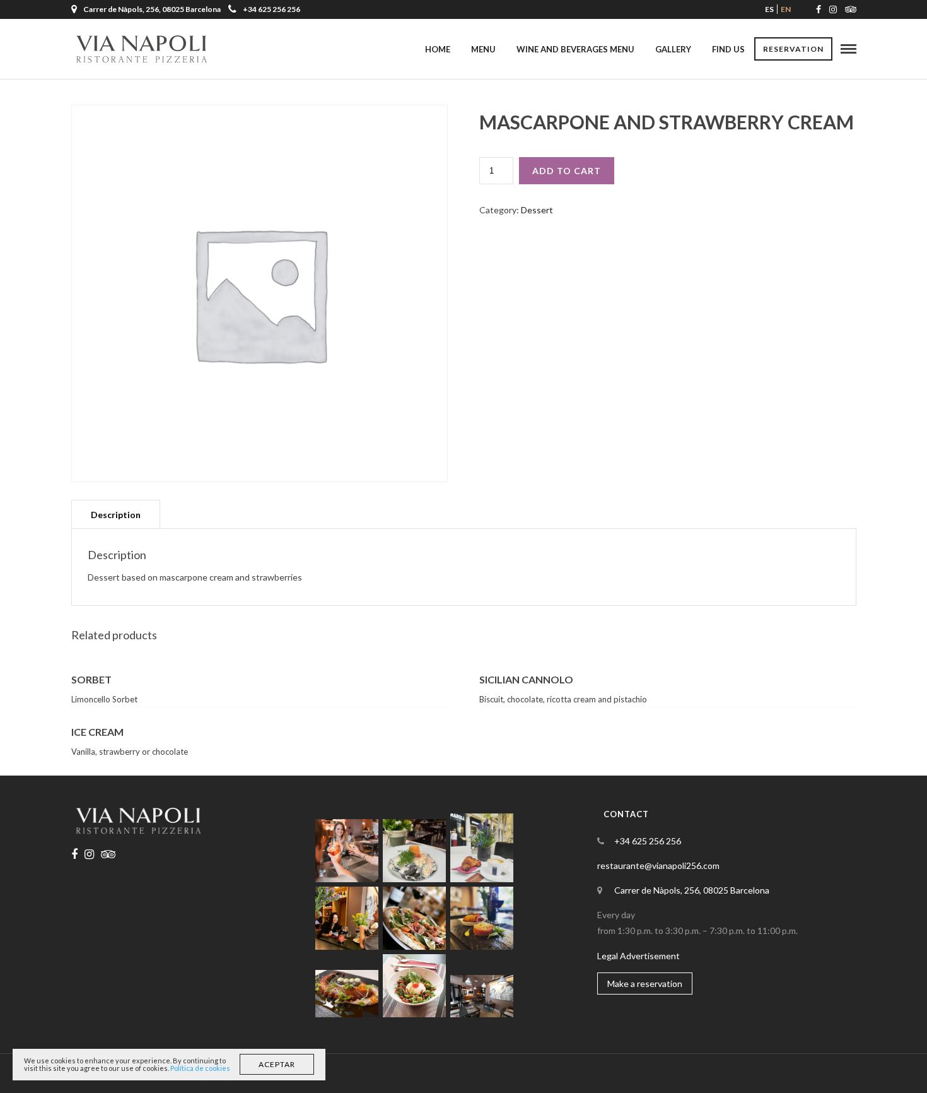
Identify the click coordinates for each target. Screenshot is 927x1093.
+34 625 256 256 (271, 9)
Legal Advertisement (638, 955)
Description (116, 514)
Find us (728, 49)
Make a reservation (644, 983)
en (786, 9)
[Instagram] (833, 9)
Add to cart (566, 170)
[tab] (115, 514)
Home (437, 49)
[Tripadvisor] (850, 9)
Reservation (793, 49)
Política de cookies (200, 1068)
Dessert (537, 209)
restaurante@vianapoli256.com (658, 865)
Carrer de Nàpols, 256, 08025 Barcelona (691, 890)
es (769, 9)
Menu (483, 49)
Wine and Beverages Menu (575, 49)
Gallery (673, 49)
